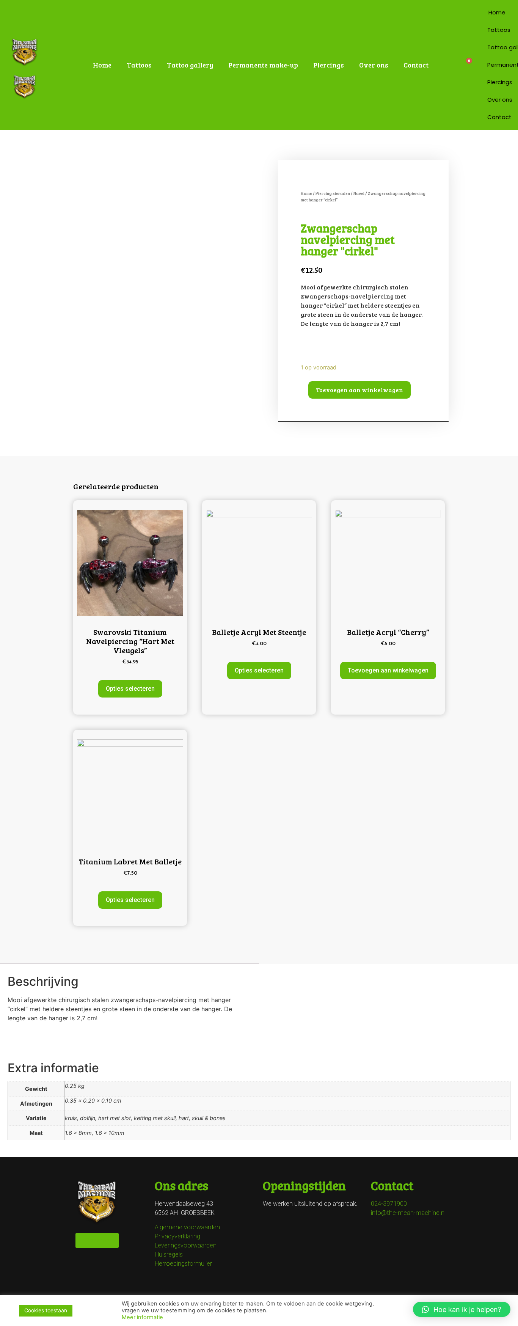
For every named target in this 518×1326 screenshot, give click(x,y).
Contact (416, 64)
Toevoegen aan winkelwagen (359, 390)
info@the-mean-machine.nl (408, 1212)
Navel (358, 193)
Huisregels (169, 1254)
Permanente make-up (263, 64)
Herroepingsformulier (183, 1263)
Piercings (328, 64)
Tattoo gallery (190, 64)
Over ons (373, 64)
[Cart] (466, 65)
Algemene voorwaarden (187, 1227)
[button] (461, 1309)
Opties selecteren (130, 688)
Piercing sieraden (333, 193)
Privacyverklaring (177, 1236)
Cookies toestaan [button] (45, 1310)
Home (102, 64)
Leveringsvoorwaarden (186, 1245)
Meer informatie (142, 1317)
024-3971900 (389, 1203)
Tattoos (139, 64)
